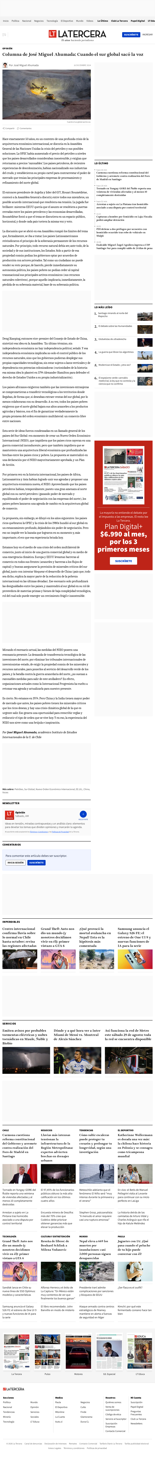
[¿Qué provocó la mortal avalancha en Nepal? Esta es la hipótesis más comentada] (96, 959)
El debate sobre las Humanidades (115, 326)
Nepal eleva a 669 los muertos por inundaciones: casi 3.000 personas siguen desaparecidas (95, 1250)
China (86, 789)
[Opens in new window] (78, 1369)
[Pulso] (47, 1369)
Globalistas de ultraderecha (112, 339)
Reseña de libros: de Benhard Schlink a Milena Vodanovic (55, 1245)
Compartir (10, 128)
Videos (89, 20)
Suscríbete (37, 862)
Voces (5, 792)
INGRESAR (147, 34)
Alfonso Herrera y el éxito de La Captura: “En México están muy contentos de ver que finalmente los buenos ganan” (58, 1293)
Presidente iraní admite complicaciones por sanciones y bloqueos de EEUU (96, 1291)
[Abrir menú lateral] (5, 34)
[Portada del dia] (123, 502)
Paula (121, 1236)
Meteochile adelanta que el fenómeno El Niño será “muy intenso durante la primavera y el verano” (96, 1195)
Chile (5, 1130)
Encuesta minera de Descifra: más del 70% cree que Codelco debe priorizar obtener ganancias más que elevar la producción (57, 1220)
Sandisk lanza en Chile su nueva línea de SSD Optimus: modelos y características (18, 1291)
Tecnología (52, 20)
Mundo (79, 20)
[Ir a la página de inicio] (77, 34)
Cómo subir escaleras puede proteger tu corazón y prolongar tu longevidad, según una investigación (95, 1144)
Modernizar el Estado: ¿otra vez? (115, 364)
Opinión (7, 48)
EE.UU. (79, 789)
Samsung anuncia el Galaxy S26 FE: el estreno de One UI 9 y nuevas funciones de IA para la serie (134, 937)
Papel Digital (138, 20)
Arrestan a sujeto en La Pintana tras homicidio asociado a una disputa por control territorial (122, 206)
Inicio (6, 20)
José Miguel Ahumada (26, 65)
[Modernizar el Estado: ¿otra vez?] (145, 368)
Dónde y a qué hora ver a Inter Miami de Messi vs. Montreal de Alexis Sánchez (77, 1035)
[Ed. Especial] (109, 1369)
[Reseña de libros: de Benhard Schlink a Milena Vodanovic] (58, 1271)
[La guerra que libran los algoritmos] (145, 355)
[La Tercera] (16, 1369)
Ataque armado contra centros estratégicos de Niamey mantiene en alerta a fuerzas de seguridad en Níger (96, 1312)
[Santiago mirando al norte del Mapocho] (145, 316)
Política (15, 20)
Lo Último (102, 20)
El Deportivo (67, 20)
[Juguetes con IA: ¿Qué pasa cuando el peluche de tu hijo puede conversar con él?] (135, 1271)
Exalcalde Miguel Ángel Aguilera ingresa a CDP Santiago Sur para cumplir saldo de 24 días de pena (124, 247)
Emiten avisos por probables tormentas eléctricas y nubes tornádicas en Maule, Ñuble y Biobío (25, 1037)
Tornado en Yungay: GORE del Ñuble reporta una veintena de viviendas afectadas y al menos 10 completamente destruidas (123, 192)
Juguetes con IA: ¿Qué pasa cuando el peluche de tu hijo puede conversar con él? (134, 1248)
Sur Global (29, 789)
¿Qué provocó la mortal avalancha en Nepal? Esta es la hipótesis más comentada (95, 937)
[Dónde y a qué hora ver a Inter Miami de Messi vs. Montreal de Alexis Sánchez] (77, 1060)
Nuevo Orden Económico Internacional (55, 789)
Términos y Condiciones (39, 832)
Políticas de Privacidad (60, 832)
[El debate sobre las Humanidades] (145, 329)
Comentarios (25, 128)
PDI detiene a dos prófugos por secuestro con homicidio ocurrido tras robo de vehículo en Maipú (121, 232)
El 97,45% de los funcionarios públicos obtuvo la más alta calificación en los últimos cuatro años (57, 1195)
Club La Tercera (119, 20)
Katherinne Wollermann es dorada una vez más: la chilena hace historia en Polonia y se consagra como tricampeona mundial (135, 1146)
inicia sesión (16, 862)
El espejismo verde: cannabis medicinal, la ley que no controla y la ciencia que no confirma (117, 380)
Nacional (26, 20)
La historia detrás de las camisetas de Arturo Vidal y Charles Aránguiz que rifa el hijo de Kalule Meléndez (133, 1218)
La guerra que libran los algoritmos (116, 352)
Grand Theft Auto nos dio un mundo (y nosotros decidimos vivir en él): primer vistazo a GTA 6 (57, 937)
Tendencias (86, 1130)
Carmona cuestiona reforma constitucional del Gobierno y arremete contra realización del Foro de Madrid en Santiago (123, 176)
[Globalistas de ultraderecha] (145, 342)
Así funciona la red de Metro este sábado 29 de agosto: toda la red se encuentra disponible (128, 1035)
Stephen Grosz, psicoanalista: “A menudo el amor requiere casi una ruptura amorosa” (96, 1216)
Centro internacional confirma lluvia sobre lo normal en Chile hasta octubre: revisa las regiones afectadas (19, 937)
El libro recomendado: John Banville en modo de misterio (57, 1308)
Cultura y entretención (55, 1236)
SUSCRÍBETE (123, 561)
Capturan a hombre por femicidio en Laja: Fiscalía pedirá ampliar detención (124, 218)
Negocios (39, 20)
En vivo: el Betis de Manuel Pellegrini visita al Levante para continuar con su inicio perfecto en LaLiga (133, 1195)
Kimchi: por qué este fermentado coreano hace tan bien (135, 1310)
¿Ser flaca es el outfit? (130, 1287)
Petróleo (19, 789)
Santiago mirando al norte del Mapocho (113, 315)
